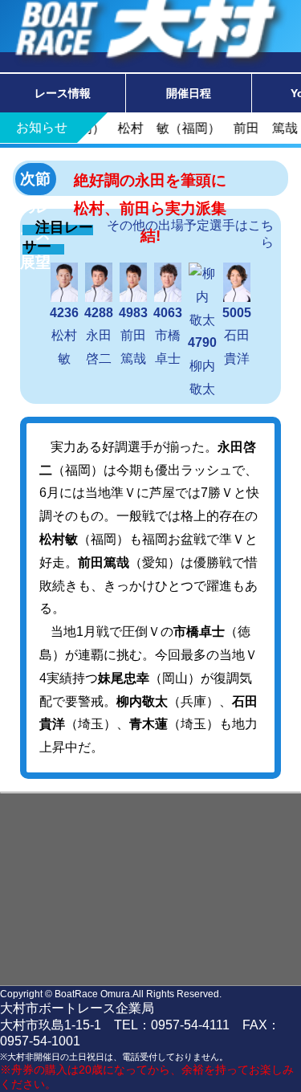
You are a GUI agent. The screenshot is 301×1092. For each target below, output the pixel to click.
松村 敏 (70, 335)
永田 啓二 (104, 335)
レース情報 (63, 93)
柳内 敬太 (207, 366)
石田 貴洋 (242, 335)
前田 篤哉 (139, 335)
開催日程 (188, 93)
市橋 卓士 (173, 335)
